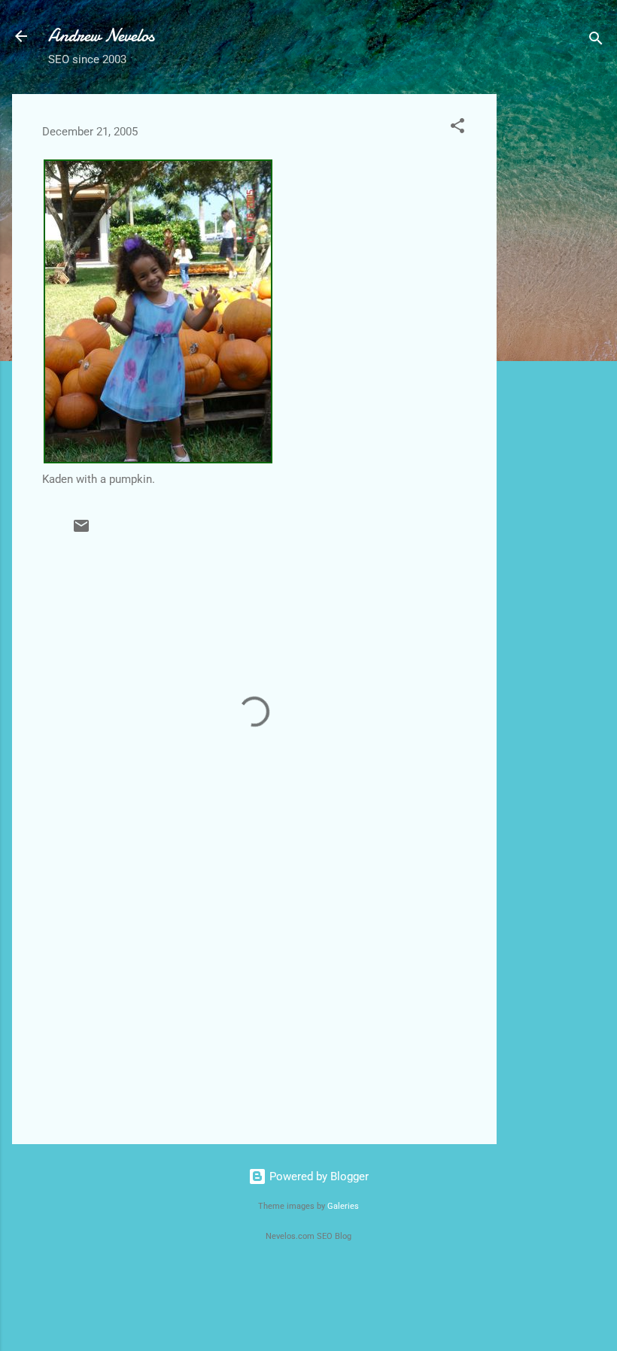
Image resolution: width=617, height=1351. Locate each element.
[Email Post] (81, 531)
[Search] (596, 41)
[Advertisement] (557, 319)
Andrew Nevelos (101, 35)
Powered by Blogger (317, 1176)
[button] (457, 128)
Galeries (343, 1206)
